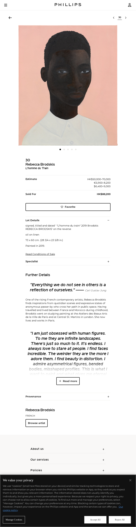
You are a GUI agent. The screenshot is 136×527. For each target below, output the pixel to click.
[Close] (130, 480)
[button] (68, 85)
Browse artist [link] (36, 423)
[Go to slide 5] (76, 149)
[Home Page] (68, 5)
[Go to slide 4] (72, 149)
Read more (70, 381)
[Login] (130, 5)
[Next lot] (125, 17)
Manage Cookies (14, 519)
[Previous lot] (113, 17)
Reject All (120, 519)
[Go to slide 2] (64, 149)
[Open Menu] (8, 5)
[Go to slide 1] (60, 149)
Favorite (70, 206)
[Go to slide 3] (68, 149)
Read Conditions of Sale (40, 254)
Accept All (95, 519)
